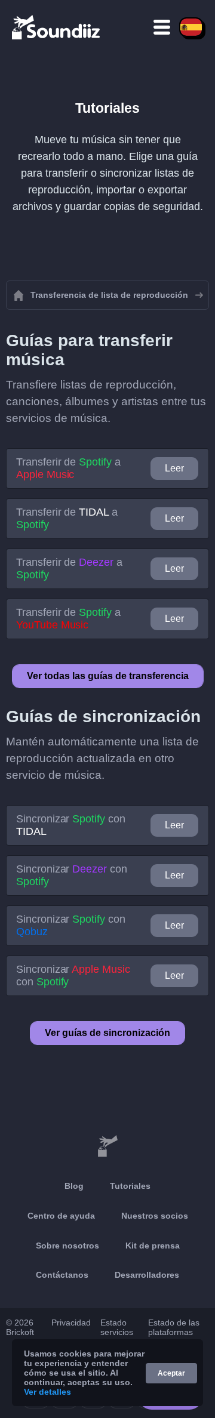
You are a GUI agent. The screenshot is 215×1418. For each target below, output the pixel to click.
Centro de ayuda (61, 1215)
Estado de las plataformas (173, 1327)
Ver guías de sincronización (107, 1033)
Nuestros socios (154, 1215)
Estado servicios (116, 1327)
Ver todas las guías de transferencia (108, 676)
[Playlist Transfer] (57, 26)
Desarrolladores (147, 1275)
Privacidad (71, 1322)
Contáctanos (62, 1275)
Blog (74, 1186)
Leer (174, 468)
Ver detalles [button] (47, 1392)
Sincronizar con (70, 825)
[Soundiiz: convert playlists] (107, 1146)
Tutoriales (130, 1186)
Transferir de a (68, 468)
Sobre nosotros (67, 1245)
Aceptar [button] (171, 1373)
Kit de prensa (152, 1245)
